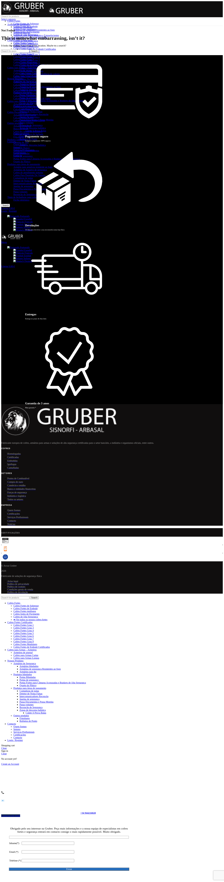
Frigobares (18, 137)
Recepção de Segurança (24, 194)
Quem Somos (20, 144)
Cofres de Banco (21, 148)
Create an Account (10, 764)
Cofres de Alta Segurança (25, 34)
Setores (16, 147)
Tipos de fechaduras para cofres (22, 197)
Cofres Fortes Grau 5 (23, 633)
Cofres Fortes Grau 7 (23, 56)
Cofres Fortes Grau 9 (23, 59)
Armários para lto (28, 89)
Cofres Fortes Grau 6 (23, 54)
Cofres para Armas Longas (26, 76)
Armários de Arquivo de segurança (30, 169)
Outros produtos (15, 123)
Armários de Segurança (24, 81)
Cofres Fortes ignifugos (24, 29)
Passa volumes (20, 191)
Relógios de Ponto (28, 139)
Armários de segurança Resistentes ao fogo (40, 669)
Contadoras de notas (23, 178)
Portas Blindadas (28, 95)
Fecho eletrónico (21, 200)
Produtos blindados (16, 139)
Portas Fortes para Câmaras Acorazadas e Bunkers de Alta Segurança (53, 682)
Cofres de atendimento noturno (28, 172)
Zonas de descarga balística (33, 710)
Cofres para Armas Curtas (25, 73)
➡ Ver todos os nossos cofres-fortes (30, 619)
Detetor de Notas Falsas (24, 180)
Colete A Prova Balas (36, 713)
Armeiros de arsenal (23, 70)
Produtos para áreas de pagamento (23, 164)
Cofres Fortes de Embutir (25, 26)
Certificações (19, 152)
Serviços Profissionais (23, 150)
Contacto (17, 155)
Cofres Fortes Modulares (25, 62)
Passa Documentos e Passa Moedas (30, 189)
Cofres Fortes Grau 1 (23, 43)
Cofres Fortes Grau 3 (23, 628)
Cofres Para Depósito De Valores (29, 175)
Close (4, 748)
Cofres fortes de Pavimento (26, 32)
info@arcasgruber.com (23, 800)
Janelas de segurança (23, 186)
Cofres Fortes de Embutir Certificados (38, 49)
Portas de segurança (22, 156)
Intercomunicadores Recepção (27, 183)
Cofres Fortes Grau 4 (23, 48)
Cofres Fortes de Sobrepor (26, 23)
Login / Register (15, 740)
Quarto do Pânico (21, 161)
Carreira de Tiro (21, 142)
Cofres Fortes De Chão (24, 79)
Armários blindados (29, 84)
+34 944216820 (88, 813)
